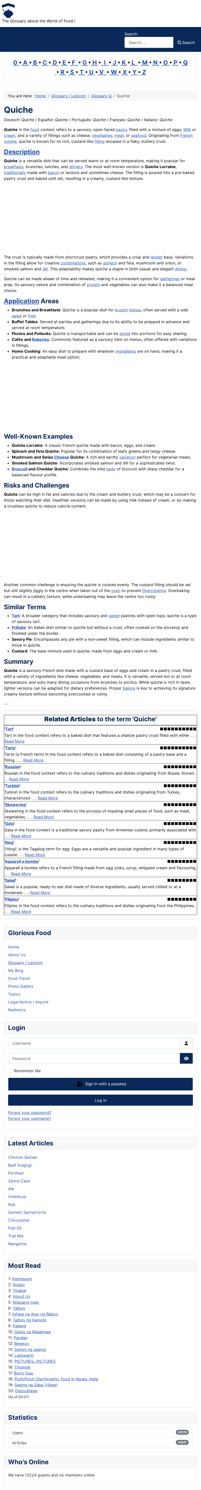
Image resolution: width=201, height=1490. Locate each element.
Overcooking (154, 590)
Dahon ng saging (30, 1349)
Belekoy (21, 1343)
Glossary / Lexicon (25, 962)
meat (119, 135)
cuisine (10, 141)
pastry (122, 129)
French (186, 135)
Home (13, 946)
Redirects (16, 1009)
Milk (187, 129)
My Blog (15, 970)
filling (100, 141)
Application (21, 301)
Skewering (15, 804)
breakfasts (14, 166)
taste (110, 468)
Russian (12, 766)
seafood (138, 135)
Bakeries (40, 339)
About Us (21, 1296)
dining (180, 268)
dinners (76, 166)
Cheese (61, 457)
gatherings (170, 278)
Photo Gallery (20, 986)
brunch (121, 309)
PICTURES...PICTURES (35, 1361)
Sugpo (19, 1284)
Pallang (19, 1325)
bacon (53, 172)
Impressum (22, 1278)
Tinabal (19, 1290)
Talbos (19, 1308)
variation (127, 457)
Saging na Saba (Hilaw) (36, 1384)
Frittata (18, 627)
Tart (16, 615)
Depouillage (26, 1390)
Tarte (10, 747)
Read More (14, 741)
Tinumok (22, 1367)
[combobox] (149, 42)
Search (131, 33)
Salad (10, 880)
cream (9, 135)
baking (129, 688)
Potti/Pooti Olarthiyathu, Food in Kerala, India (56, 1378)
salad (17, 315)
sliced (124, 333)
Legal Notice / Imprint (28, 1001)
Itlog (9, 842)
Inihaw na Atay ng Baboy (35, 1314)
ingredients (125, 351)
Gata (9, 823)
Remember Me (27, 1070)
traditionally (15, 172)
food (34, 129)
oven (115, 590)
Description (22, 152)
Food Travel (19, 978)
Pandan (20, 1337)
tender (157, 257)
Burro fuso (23, 1373)
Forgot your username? (29, 1118)
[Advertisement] (100, 219)
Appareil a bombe (22, 861)
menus (135, 309)
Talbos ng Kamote (29, 1319)
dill (45, 268)
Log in (100, 1100)
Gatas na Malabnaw (32, 1331)
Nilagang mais (26, 1302)
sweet (114, 615)
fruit (32, 315)
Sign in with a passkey (105, 1083)
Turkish (12, 785)
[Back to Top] (192, 1481)
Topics (14, 994)
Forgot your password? (29, 1112)
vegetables (102, 135)
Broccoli (19, 468)
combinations (73, 262)
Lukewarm (24, 1355)
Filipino (12, 899)
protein (93, 284)
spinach (110, 262)
